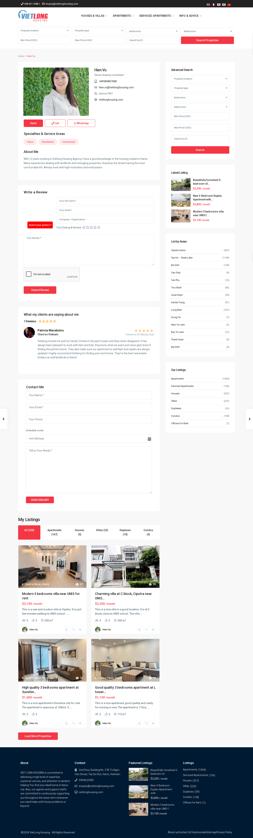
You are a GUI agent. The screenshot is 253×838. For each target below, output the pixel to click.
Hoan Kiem (177, 295)
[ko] (224, 4)
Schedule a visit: (35, 430)
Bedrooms (135, 31)
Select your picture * (40, 225)
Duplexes (176, 408)
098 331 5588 (31, 3)
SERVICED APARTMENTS (155, 15)
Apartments (177, 378)
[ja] (218, 4)
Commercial (68, 141)
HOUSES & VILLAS (92, 15)
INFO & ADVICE (189, 15)
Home (21, 56)
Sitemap (211, 832)
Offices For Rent (179, 423)
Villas (174, 401)
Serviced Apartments (182, 386)
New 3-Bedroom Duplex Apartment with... (161, 789)
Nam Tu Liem (178, 324)
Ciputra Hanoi (32, 584)
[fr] (213, 4)
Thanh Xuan (177, 339)
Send (33, 123)
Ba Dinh (175, 265)
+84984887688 (108, 81)
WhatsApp (82, 123)
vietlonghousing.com (111, 99)
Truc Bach (176, 287)
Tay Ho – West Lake (181, 257)
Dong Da (176, 317)
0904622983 (86, 780)
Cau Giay (175, 272)
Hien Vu (100, 70)
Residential (48, 141)
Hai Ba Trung (178, 302)
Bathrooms (190, 31)
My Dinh (175, 347)
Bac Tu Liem (177, 332)
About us (173, 832)
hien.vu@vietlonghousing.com (116, 87)
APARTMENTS (122, 15)
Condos (175, 416)
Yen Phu (175, 280)
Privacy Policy (224, 832)
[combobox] (44, 30)
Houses (175, 393)
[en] (208, 4)
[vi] (229, 4)
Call (56, 123)
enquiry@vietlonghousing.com (62, 3)
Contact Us (184, 832)
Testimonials (198, 832)
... (67, 613)
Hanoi (30, 141)
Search (200, 149)
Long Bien (176, 309)
